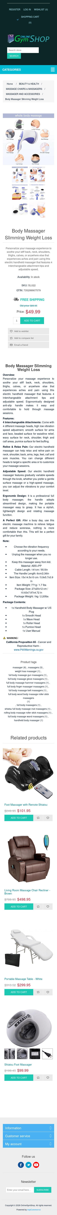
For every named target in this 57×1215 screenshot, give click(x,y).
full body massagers (27, 704)
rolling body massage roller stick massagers (26, 712)
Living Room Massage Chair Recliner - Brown (27, 892)
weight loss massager (26, 671)
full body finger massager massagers (25, 686)
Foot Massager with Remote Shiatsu (25, 804)
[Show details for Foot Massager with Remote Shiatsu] (28, 774)
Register (14, 9)
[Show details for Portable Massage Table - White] (28, 948)
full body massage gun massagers (26, 675)
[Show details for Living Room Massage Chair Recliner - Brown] (28, 859)
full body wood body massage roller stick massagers (28, 695)
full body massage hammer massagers (25, 682)
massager (18, 667)
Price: (21, 311)
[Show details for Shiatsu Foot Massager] (28, 1034)
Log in (27, 9)
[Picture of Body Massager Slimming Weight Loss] (20, 175)
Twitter (28, 1165)
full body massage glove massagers (26, 678)
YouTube (36, 1165)
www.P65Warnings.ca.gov (28, 649)
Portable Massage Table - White (23, 978)
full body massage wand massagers (26, 716)
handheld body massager (27, 720)
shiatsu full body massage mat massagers (26, 708)
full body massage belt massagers (26, 690)
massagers (33, 667)
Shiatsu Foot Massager (18, 1064)
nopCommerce (34, 1209)
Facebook (21, 1165)
